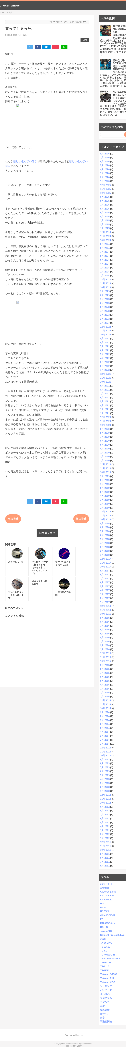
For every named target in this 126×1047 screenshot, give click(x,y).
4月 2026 (105, 169)
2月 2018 (105, 551)
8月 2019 (105, 480)
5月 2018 (105, 539)
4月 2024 (105, 263)
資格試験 (105, 1009)
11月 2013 (105, 751)
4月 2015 (105, 684)
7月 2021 (105, 393)
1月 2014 (105, 743)
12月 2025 (105, 185)
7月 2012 (105, 814)
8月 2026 (105, 153)
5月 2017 (105, 586)
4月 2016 (105, 637)
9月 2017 (105, 570)
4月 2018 (105, 543)
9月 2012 (105, 806)
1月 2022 (105, 370)
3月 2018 (105, 547)
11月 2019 (105, 468)
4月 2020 (105, 448)
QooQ (79, 1046)
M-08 (103, 907)
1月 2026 (105, 181)
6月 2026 (105, 161)
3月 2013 (105, 783)
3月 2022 (105, 362)
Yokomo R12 (107, 978)
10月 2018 (105, 519)
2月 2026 (105, 177)
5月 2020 (105, 444)
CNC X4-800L (107, 895)
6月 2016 (105, 629)
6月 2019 (105, 488)
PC (102, 919)
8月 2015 (105, 669)
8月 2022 (105, 342)
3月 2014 (105, 736)
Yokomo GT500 (108, 974)
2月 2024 (105, 271)
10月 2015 (105, 661)
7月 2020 (105, 437)
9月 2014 (105, 712)
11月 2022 (105, 330)
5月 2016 (105, 633)
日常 (85, 40)
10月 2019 (105, 472)
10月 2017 (105, 566)
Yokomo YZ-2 (107, 982)
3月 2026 (105, 173)
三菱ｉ (103, 1005)
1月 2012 (105, 838)
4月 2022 (105, 358)
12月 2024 (105, 232)
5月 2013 (105, 775)
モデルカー (106, 1002)
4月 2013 (105, 779)
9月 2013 (105, 759)
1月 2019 (105, 507)
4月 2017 (105, 590)
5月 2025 (105, 212)
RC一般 (104, 927)
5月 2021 (105, 401)
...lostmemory (10, 5)
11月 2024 (105, 236)
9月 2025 (105, 196)
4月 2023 (105, 311)
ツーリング (106, 986)
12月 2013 (105, 747)
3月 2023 (105, 315)
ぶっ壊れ (105, 994)
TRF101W (105, 962)
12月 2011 (105, 842)
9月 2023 (105, 291)
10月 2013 (105, 755)
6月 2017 (105, 582)
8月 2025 (105, 200)
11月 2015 (105, 657)
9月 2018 (105, 523)
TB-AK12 (105, 946)
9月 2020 (105, 429)
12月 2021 (105, 374)
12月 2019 (105, 464)
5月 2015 (105, 680)
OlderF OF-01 (107, 915)
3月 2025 (105, 220)
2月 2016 (105, 645)
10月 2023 (105, 287)
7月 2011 (105, 861)
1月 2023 (105, 322)
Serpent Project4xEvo (112, 935)
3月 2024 (105, 267)
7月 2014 (105, 720)
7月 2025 (105, 204)
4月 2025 (105, 216)
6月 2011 (105, 865)
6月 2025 (105, 208)
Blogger (78, 1035)
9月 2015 (105, 665)
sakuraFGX (106, 931)
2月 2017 (105, 598)
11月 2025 (105, 189)
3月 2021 (105, 409)
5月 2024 (105, 259)
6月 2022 (105, 350)
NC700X (104, 911)
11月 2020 (105, 421)
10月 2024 (105, 240)
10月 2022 (105, 334)
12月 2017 (105, 558)
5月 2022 (105, 354)
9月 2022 (105, 338)
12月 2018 (105, 511)
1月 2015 (105, 696)
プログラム (106, 998)
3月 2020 (105, 452)
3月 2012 (105, 830)
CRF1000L (106, 899)
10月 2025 (105, 193)
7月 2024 (105, 252)
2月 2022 (105, 366)
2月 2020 (105, 456)
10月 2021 (105, 381)
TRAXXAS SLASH (110, 958)
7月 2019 (105, 484)
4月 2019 (105, 495)
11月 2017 (105, 562)
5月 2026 (105, 165)
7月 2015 (105, 673)
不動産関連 (106, 1021)
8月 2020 (105, 433)
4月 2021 (105, 405)
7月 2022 (105, 346)
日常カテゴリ (47, 533)
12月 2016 (105, 606)
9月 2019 (105, 476)
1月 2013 (105, 791)
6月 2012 (105, 818)
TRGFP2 (105, 970)
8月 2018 (105, 527)
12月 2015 (105, 653)
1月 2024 (105, 275)
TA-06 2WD (106, 942)
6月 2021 (105, 397)
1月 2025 (105, 228)
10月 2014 (105, 708)
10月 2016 (105, 614)
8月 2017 (105, 574)
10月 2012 (105, 802)
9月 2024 (105, 244)
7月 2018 (105, 531)
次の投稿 (13, 518)
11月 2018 (105, 515)
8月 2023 (105, 295)
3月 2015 (105, 688)
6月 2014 (105, 724)
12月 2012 (105, 795)
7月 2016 (105, 625)
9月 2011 (105, 854)
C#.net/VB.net (108, 891)
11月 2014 (105, 704)
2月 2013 (105, 787)
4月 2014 (105, 732)
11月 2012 (105, 799)
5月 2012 (105, 822)
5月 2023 (105, 307)
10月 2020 (105, 425)
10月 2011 (105, 850)
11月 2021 (105, 377)
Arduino (104, 887)
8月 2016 (105, 621)
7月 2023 (105, 299)
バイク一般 (106, 990)
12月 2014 (105, 700)
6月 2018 (105, 535)
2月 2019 (105, 503)
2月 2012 (105, 834)
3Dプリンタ (106, 884)
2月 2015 (105, 692)
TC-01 (103, 950)
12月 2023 (105, 279)
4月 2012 (105, 826)
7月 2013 (105, 767)
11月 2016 (105, 610)
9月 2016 (105, 618)
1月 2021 (105, 413)
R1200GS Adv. (108, 923)
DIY (102, 903)
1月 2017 (105, 602)
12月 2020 (105, 417)
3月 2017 (105, 594)
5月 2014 (105, 728)
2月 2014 (105, 739)
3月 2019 (105, 500)
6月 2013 (105, 771)
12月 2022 (105, 326)
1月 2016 (105, 649)
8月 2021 (105, 389)
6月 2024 (105, 256)
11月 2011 (105, 846)
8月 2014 (105, 716)
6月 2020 (105, 440)
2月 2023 (105, 319)
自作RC (104, 1013)
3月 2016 (105, 641)
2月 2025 (105, 224)
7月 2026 (105, 157)
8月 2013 (105, 763)
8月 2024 (105, 248)
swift (103, 939)
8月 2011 (105, 857)
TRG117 (104, 966)
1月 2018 (105, 555)
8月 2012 (105, 810)
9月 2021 (105, 385)
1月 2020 (105, 460)
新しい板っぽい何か (25, 161)
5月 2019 (105, 492)
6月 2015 (105, 676)
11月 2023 (105, 283)
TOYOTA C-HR (108, 954)
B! (46, 47)
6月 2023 (105, 303)
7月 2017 (105, 578)
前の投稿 (81, 518)
